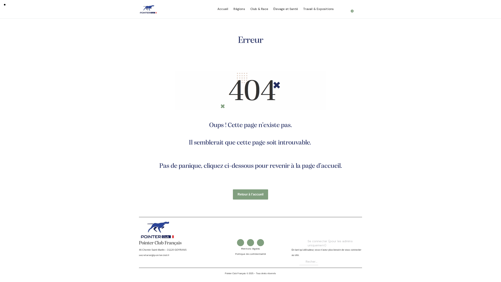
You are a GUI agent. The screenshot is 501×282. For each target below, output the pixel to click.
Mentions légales (250, 248)
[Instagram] (260, 242)
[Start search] (359, 10)
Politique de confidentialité (250, 254)
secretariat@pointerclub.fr (154, 255)
